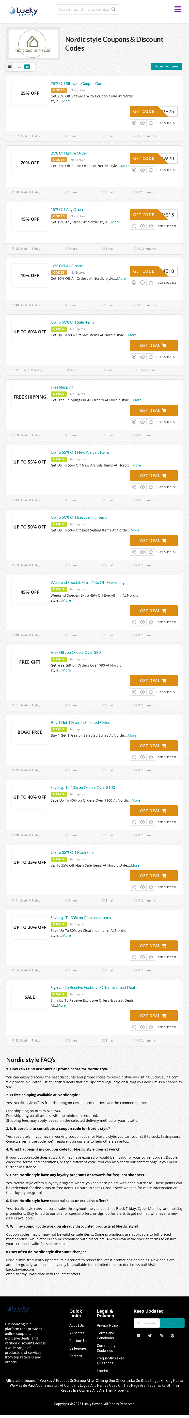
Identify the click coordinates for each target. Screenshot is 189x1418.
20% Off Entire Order (69, 153)
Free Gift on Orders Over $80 (76, 652)
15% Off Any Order (67, 209)
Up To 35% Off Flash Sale (72, 852)
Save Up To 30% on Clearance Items (81, 917)
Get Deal (151, 345)
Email (109, 136)
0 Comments (147, 136)
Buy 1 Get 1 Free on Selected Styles (80, 722)
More (66, 101)
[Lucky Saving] (23, 11)
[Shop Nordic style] (33, 43)
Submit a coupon (166, 66)
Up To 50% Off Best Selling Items (79, 517)
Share (72, 136)
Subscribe (172, 1323)
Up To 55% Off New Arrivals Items (80, 452)
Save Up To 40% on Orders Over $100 (83, 787)
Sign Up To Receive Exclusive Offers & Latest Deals (94, 987)
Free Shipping (62, 387)
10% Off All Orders (67, 265)
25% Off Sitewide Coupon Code (77, 83)
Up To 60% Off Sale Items (72, 322)
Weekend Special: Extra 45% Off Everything (88, 582)
